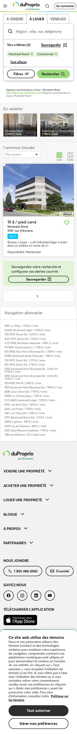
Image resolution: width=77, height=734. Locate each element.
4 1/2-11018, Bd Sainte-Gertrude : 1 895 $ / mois (31, 343)
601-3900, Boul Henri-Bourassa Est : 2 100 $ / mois (33, 351)
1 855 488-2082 (25, 571)
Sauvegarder (36, 279)
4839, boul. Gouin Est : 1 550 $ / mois (25, 391)
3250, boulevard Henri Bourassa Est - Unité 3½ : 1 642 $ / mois (31, 377)
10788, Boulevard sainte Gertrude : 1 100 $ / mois (32, 355)
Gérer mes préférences (38, 723)
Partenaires (14, 543)
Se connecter (65, 6)
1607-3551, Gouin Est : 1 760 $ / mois (25, 338)
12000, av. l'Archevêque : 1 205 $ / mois (26, 395)
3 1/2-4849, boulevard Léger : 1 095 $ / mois (29, 400)
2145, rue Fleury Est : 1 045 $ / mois (24, 413)
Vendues (58, 19)
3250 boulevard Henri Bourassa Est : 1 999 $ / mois (33, 387)
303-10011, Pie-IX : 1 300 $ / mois (22, 383)
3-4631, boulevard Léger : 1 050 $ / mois (27, 330)
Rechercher (50, 74)
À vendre (15, 19)
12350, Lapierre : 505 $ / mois (21, 421)
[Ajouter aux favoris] (67, 222)
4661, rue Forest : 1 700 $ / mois (22, 408)
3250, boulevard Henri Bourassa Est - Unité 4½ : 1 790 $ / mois (31, 370)
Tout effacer (18, 62)
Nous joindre (16, 560)
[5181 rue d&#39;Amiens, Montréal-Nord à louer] (38, 190)
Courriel (62, 571)
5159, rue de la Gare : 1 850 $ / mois (24, 404)
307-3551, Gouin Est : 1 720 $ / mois (24, 364)
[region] (38, 682)
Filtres (18, 74)
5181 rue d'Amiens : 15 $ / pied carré (24, 434)
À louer (37, 19)
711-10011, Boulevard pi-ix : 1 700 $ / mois (27, 347)
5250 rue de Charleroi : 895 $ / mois (25, 426)
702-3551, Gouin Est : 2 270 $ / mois (24, 334)
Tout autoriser (38, 710)
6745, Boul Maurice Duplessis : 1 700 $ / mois (30, 430)
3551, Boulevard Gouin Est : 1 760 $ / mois (28, 417)
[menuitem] (38, 471)
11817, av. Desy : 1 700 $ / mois (21, 325)
